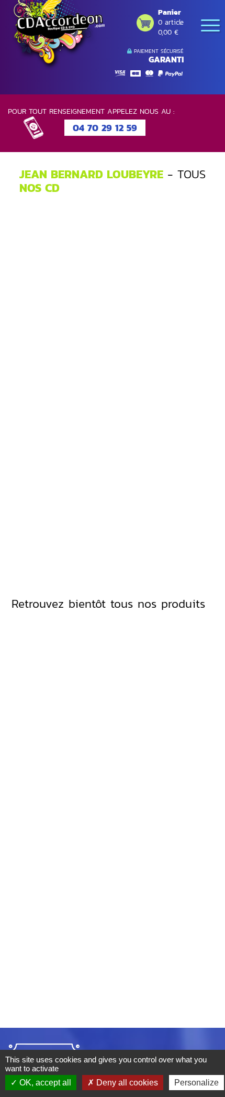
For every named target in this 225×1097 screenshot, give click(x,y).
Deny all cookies (126, 1082)
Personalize (196, 1082)
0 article (171, 22)
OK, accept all (44, 1082)
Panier (169, 12)
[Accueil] (57, 35)
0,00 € (168, 32)
